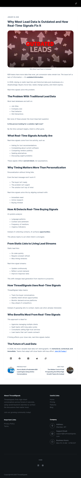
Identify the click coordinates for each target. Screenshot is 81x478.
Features (53, 405)
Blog (51, 407)
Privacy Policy (9, 424)
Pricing (52, 402)
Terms (6, 426)
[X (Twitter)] (28, 358)
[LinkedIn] (11, 358)
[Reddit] (37, 358)
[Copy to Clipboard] (45, 358)
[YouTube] (42, 465)
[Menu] (76, 3)
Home (52, 399)
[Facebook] (19, 358)
